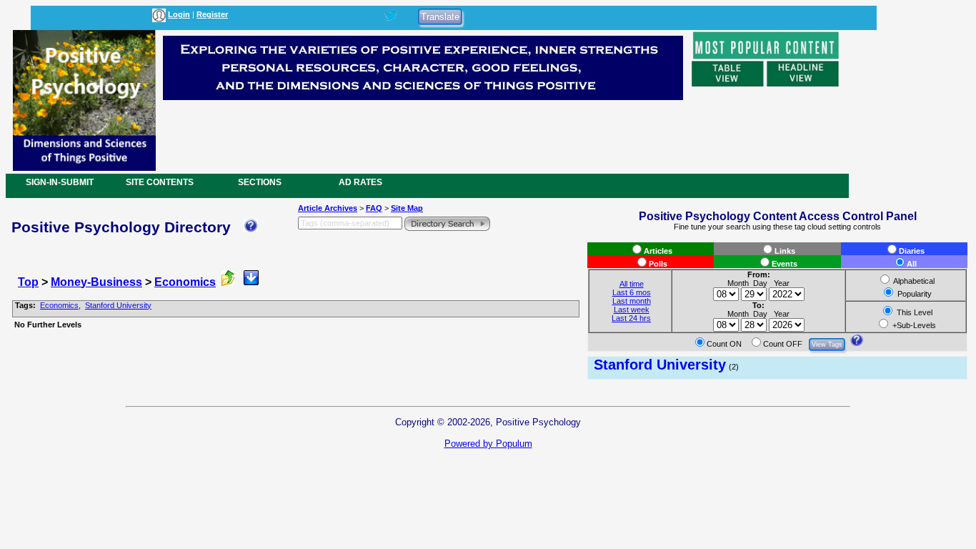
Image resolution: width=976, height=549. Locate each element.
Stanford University (118, 305)
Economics (185, 282)
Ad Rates (360, 182)
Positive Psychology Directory (121, 227)
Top (28, 282)
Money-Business (96, 282)
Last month (631, 301)
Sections (260, 182)
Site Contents (160, 182)
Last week (631, 309)
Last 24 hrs (631, 318)
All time (631, 284)
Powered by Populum (488, 443)
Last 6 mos (631, 292)
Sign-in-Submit (60, 182)
